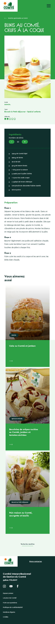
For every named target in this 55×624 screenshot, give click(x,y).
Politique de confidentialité (13, 607)
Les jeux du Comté (9, 598)
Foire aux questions (10, 603)
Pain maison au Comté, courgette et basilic (20, 514)
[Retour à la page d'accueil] (9, 5)
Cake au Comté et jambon (22, 345)
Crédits (5, 617)
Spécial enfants (34, 112)
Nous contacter (35, 561)
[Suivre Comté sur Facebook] (17, 586)
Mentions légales (9, 612)
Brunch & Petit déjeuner (15, 112)
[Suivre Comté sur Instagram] (4, 586)
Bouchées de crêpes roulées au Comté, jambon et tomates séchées (23, 432)
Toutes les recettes (27, 544)
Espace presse (8, 593)
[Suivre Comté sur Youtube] (11, 586)
